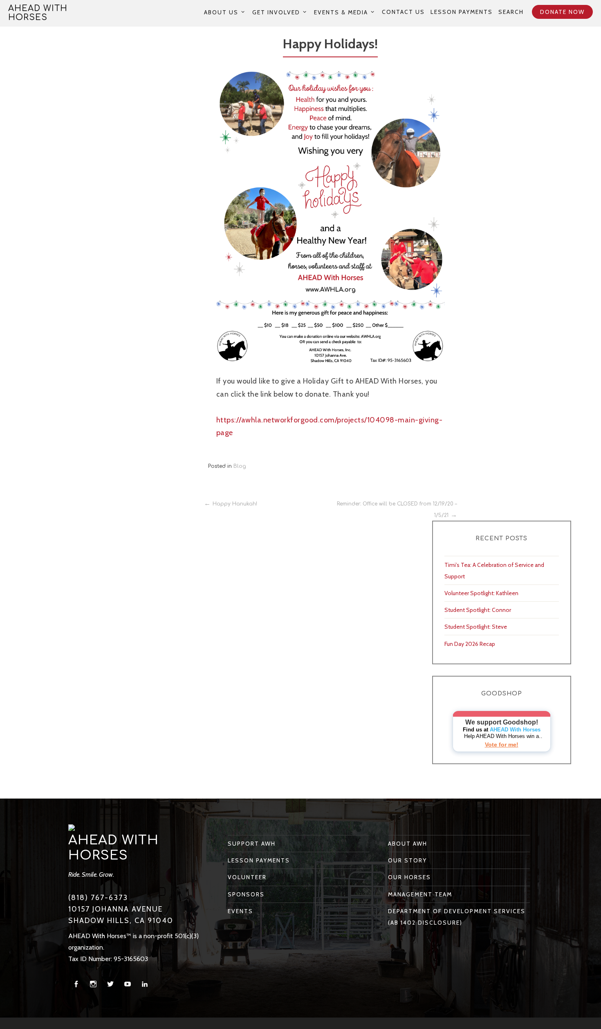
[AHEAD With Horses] (71, 827)
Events (240, 911)
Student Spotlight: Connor (477, 610)
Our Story (407, 860)
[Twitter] (110, 984)
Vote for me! (501, 744)
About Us (221, 12)
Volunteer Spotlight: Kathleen (481, 593)
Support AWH (252, 843)
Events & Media (341, 12)
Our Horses (409, 877)
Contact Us (403, 12)
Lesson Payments (462, 12)
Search (511, 12)
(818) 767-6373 (98, 897)
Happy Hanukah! (235, 504)
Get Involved (276, 12)
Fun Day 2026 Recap (469, 644)
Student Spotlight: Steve (475, 626)
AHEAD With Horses (37, 13)
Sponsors (246, 894)
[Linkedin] (144, 984)
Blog (239, 466)
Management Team (420, 894)
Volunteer (247, 877)
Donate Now (562, 12)
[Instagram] (93, 984)
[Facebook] (76, 984)
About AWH (407, 843)
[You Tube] (127, 984)
